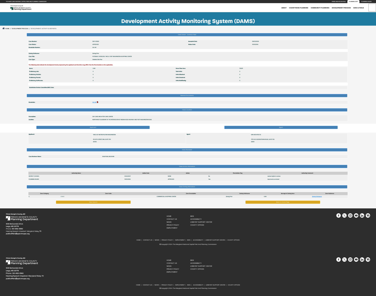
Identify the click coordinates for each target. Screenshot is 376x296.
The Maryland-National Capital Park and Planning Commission (26, 1)
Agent (281, 127)
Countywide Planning (298, 8)
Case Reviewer (187, 149)
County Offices (197, 225)
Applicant (93, 127)
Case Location (187, 110)
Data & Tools (358, 8)
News (169, 222)
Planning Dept (353, 1)
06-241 (94, 102)
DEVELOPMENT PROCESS (20, 28)
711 (40, 231)
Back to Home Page (282, 202)
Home (7, 28)
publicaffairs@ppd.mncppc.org (18, 234)
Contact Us (172, 219)
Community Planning (320, 8)
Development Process (341, 8)
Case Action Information (187, 166)
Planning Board (366, 1)
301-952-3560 (17, 229)
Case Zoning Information (187, 186)
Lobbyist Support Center (201, 222)
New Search (93, 202)
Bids (192, 216)
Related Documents (187, 95)
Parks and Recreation (339, 1)
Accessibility (196, 219)
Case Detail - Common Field (187, 34)
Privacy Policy (173, 225)
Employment (172, 228)
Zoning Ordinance (317, 196)
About (284, 8)
